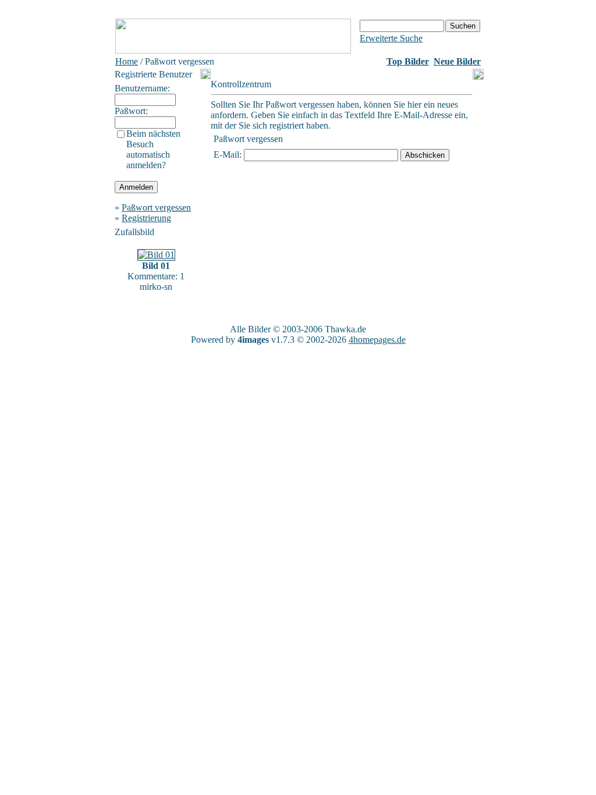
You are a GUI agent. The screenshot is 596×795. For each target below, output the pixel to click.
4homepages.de (377, 340)
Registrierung (146, 218)
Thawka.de (345, 329)
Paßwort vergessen (156, 207)
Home (126, 61)
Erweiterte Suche (391, 38)
